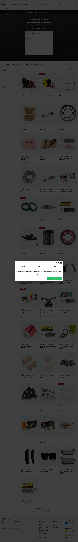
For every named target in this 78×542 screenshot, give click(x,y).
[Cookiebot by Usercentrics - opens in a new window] (57, 263)
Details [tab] (39, 266)
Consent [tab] (23, 266)
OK (54, 278)
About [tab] (55, 266)
